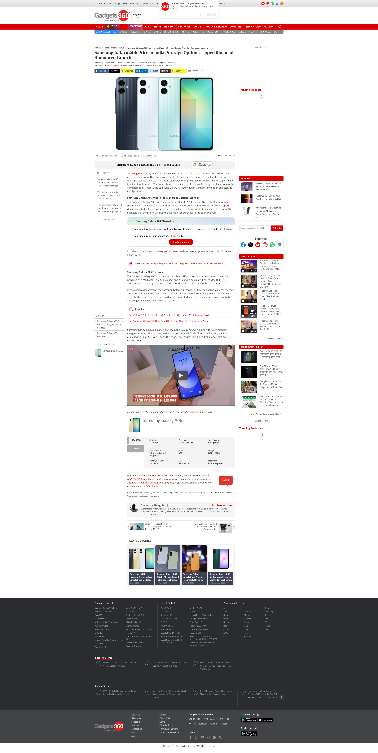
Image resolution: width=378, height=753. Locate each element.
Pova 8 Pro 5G (167, 626)
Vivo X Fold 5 (100, 647)
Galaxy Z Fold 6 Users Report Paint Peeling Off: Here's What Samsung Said (171, 315)
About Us (135, 715)
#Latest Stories (102, 686)
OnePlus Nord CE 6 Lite (136, 615)
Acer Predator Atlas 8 (199, 629)
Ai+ (224, 608)
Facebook (132, 482)
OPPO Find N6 (100, 619)
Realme (247, 637)
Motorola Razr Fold (102, 612)
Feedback (135, 722)
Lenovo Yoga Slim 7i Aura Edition (108, 640)
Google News (170, 482)
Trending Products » (251, 90)
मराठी (227, 719)
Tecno (267, 626)
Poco (246, 633)
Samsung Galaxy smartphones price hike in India (159, 235)
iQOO (225, 633)
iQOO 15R (99, 644)
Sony (267, 619)
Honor (226, 622)
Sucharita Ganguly (111, 66)
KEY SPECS (136, 440)
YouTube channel (150, 486)
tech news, (155, 475)
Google (226, 615)
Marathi (221, 4)
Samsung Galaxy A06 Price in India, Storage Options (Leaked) (110, 324)
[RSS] (282, 3)
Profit (113, 4)
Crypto (185, 32)
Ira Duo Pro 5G (196, 608)
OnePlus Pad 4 (132, 619)
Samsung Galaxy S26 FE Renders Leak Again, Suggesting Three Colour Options (169, 694)
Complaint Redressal (169, 733)
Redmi (267, 608)
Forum (190, 479)
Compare (235, 27)
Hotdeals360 (228, 32)
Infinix (226, 629)
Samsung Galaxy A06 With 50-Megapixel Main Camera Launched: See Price (185, 263)
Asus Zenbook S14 (102, 629)
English (192, 719)
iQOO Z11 (165, 612)
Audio (195, 32)
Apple (226, 612)
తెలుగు (220, 719)
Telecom (135, 32)
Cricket (134, 4)
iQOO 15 (98, 633)
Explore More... (181, 242)
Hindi (199, 719)
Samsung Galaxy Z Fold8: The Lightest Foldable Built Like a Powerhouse (268, 186)
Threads (154, 482)
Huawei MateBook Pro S (171, 637)
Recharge (252, 27)
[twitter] (167, 505)
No (201, 14)
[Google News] (279, 244)
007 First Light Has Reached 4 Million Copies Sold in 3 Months (119, 664)
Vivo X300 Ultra (101, 626)
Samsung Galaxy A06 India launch (178, 492)
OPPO (246, 629)
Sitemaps (136, 718)
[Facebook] (243, 244)
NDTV (97, 4)
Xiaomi (268, 629)
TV (203, 32)
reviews (165, 475)
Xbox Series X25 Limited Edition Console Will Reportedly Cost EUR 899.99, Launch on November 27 (263, 694)
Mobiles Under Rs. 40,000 (106, 622)
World (104, 4)
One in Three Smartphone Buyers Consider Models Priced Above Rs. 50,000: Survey (215, 666)
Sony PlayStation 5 (134, 608)
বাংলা (206, 719)
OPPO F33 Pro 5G (133, 622)
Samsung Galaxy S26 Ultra (105, 608)
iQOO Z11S (166, 622)
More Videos (274, 338)
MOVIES (125, 4)
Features (184, 27)
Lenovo (247, 612)
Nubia (246, 622)
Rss (219, 737)
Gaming (157, 32)
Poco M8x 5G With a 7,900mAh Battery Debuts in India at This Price (170, 664)
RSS (133, 733)
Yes (211, 14)
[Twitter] (250, 244)
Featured (246, 178)
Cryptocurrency (132, 626)
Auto (147, 27)
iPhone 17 (130, 633)
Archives (135, 725)
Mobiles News (117, 48)
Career (162, 715)
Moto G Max (166, 629)
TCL (266, 622)
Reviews (169, 27)
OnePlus (248, 626)
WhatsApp (143, 482)
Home (99, 27)
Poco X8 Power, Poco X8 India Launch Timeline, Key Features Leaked (216, 693)
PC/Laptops (213, 32)
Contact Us (136, 729)
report (225, 205)
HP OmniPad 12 (132, 612)
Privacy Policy (165, 718)
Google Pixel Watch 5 (199, 619)
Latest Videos (248, 256)
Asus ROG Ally (196, 633)
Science (252, 32)
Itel (224, 637)
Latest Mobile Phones (135, 643)
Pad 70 (193, 612)
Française (224, 724)
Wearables (265, 32)
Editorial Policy (166, 725)
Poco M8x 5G (166, 608)
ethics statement (192, 412)
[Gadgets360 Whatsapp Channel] (272, 244)
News (157, 27)
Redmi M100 (166, 615)
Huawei (226, 626)
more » (152, 514)
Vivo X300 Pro (100, 637)
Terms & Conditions (168, 729)
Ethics (162, 722)
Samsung (155, 496)
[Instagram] (265, 244)
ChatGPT (98, 615)
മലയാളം (202, 724)
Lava (246, 608)
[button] (231, 564)
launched (161, 276)
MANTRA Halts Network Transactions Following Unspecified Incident (119, 693)
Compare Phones (133, 646)
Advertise (136, 736)
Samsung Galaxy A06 (138, 173)
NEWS (136, 449)
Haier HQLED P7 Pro (198, 626)
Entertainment (171, 32)
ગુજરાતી (192, 724)
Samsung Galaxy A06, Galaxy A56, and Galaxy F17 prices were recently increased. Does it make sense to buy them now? (183, 228)
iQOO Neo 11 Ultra (169, 619)
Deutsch (213, 724)
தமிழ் (212, 719)
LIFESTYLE (151, 4)
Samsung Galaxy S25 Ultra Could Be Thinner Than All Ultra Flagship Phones (171, 320)
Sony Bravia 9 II (196, 622)
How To (146, 32)
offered (175, 251)
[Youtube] (257, 244)
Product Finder (214, 27)
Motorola (248, 615)
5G (275, 32)
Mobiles (124, 32)
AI (124, 27)
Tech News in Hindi (251, 346)
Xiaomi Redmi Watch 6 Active (202, 615)
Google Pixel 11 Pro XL (170, 633)
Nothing (247, 619)
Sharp (267, 615)
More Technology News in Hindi (265, 414)
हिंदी (119, 4)
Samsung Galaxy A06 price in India (209, 492)
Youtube (202, 737)
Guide (197, 27)
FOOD (142, 4)
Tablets (242, 32)
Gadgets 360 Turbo (137, 479)
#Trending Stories (103, 658)
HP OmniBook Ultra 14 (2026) (139, 629)
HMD (225, 619)
